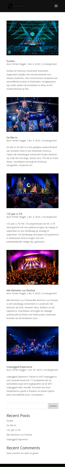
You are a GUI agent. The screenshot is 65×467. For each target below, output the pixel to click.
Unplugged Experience (19, 367)
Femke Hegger (19, 64)
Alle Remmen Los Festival (20, 290)
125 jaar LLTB (14, 214)
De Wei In (11, 137)
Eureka (10, 61)
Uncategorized (49, 64)
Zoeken (53, 405)
